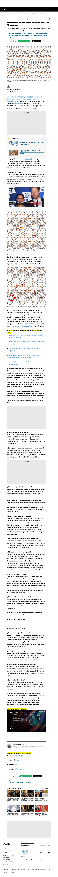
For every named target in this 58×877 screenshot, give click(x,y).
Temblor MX (42, 13)
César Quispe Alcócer (15, 89)
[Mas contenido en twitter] (29, 859)
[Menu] (2, 9)
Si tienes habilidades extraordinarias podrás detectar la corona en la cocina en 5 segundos (31, 152)
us (40, 848)
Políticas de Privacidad (25, 845)
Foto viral (27, 782)
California (17, 13)
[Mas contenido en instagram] (31, 859)
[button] (11, 728)
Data (49, 848)
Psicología (31, 13)
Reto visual (11, 782)
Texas (21, 13)
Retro (49, 852)
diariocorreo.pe (45, 869)
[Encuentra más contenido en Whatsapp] (15, 41)
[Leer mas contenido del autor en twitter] (23, 744)
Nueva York (26, 13)
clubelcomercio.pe (15, 869)
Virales (41, 856)
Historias (42, 859)
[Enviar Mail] (8, 89)
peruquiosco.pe (6, 872)
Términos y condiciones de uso (27, 843)
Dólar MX (36, 13)
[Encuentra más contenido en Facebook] (8, 41)
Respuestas (42, 845)
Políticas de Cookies (25, 848)
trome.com (37, 869)
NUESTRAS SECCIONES (43, 843)
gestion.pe (23, 869)
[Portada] (6, 846)
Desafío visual (19, 782)
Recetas (50, 856)
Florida (12, 13)
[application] (26, 721)
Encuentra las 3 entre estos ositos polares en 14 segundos (31, 143)
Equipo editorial (6, 847)
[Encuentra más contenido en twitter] (12, 41)
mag (13, 872)
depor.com (30, 869)
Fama (41, 852)
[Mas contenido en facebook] (26, 859)
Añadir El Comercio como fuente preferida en (38, 19)
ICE (46, 13)
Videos (49, 845)
